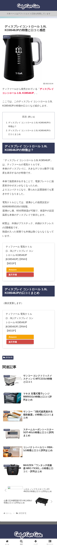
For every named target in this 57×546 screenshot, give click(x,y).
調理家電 (9, 357)
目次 (24, 116)
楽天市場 (13, 274)
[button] (51, 420)
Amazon (13, 269)
